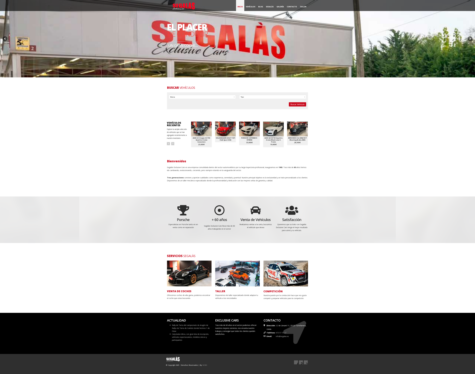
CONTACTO (292, 6)
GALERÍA (280, 6)
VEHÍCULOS (250, 6)
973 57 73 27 (281, 333)
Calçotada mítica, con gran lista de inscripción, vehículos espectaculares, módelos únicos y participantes (190, 337)
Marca (172, 97)
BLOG (260, 6)
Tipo (242, 97)
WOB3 (204, 365)
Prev (168, 143)
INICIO (240, 6)
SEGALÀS (270, 6)
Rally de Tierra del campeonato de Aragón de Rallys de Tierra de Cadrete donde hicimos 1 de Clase (191, 328)
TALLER (303, 6)
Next (172, 143)
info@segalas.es (282, 336)
